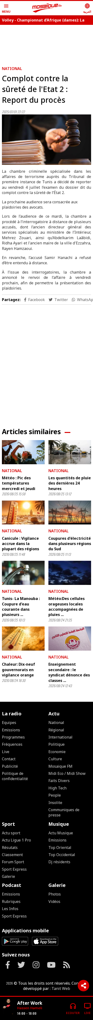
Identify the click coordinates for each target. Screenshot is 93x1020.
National (12, 68)
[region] (46, 362)
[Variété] (7, 1006)
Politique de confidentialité (15, 776)
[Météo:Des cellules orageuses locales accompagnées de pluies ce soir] (69, 573)
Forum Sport (13, 861)
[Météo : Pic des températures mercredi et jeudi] (23, 452)
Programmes (13, 737)
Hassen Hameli (29, 1008)
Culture (55, 758)
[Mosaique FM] (47, 8)
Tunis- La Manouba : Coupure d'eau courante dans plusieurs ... (21, 606)
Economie (57, 751)
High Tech (57, 788)
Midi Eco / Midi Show (67, 773)
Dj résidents (59, 861)
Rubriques (11, 901)
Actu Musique (60, 833)
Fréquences (12, 744)
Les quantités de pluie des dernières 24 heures (69, 483)
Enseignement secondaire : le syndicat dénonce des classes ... (69, 672)
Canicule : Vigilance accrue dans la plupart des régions (20, 544)
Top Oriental (59, 847)
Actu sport (11, 833)
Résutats (10, 847)
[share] (83, 985)
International (60, 737)
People (54, 795)
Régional (56, 730)
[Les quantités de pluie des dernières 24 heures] (69, 452)
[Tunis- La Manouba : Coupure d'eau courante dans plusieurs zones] (23, 573)
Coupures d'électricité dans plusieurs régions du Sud (69, 544)
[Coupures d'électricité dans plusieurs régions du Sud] (69, 513)
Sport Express (14, 869)
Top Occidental (61, 854)
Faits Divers (59, 780)
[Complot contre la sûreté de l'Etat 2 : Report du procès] (46, 139)
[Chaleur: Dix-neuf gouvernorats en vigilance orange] (23, 638)
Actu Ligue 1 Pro (16, 840)
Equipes (9, 722)
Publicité (10, 766)
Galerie (8, 876)
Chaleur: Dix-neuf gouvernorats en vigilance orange (18, 670)
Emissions (11, 730)
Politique (56, 744)
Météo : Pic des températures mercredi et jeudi (18, 483)
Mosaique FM (60, 766)
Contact (9, 758)
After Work (29, 1003)
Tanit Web (61, 988)
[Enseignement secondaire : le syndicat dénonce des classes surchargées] (69, 638)
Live (5, 751)
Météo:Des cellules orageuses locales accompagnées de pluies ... (66, 606)
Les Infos (10, 908)
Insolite (55, 802)
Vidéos (54, 901)
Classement (12, 854)
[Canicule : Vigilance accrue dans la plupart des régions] (23, 513)
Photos (54, 894)
